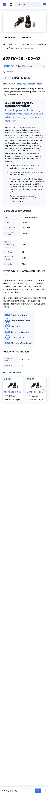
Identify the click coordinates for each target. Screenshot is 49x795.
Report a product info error (19, 37)
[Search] (16, 4)
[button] (24, 22)
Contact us (33, 297)
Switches (13, 44)
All (4, 44)
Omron (9, 71)
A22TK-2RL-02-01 (35, 392)
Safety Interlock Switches (33, 44)
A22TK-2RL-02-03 (12, 392)
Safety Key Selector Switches (21, 48)
